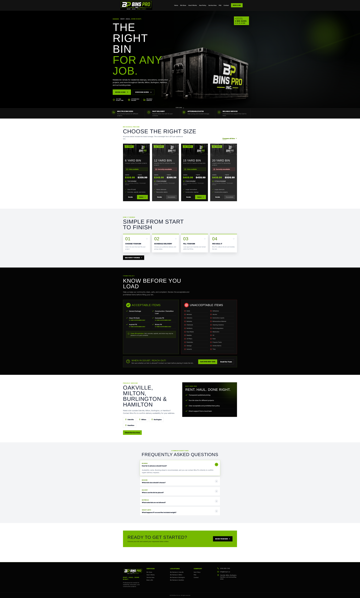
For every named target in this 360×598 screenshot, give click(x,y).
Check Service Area (132, 433)
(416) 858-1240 (225, 568)
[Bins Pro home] (136, 5)
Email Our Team (226, 362)
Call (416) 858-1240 (207, 362)
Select (141, 197)
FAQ (220, 5)
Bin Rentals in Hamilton (177, 580)
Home (176, 5)
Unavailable (171, 197)
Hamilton (131, 425)
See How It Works (132, 258)
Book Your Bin (221, 539)
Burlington (158, 419)
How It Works (192, 5)
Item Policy (202, 5)
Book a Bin (237, 5)
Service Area (212, 5)
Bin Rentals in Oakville (176, 572)
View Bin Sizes (142, 92)
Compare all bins (228, 138)
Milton (143, 419)
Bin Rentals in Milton (176, 575)
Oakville (131, 419)
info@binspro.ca (225, 572)
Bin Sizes (183, 5)
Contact (226, 5)
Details (130, 197)
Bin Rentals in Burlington (177, 577)
